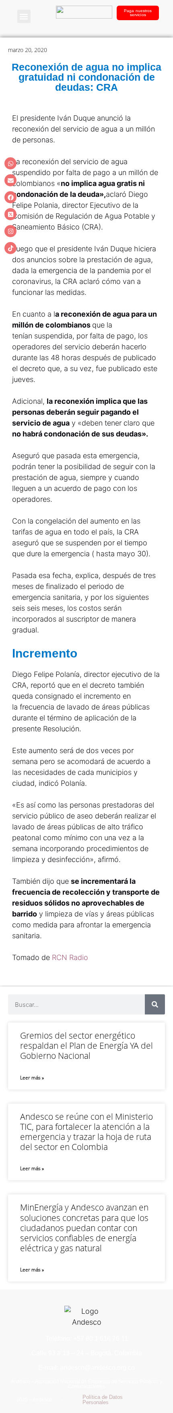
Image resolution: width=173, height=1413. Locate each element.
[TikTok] (10, 248)
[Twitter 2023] (10, 214)
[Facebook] (10, 197)
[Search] (155, 1004)
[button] (24, 16)
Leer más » (32, 1077)
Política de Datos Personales (102, 1399)
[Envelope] (10, 180)
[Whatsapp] (10, 163)
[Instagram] (10, 231)
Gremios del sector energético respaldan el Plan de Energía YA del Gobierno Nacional (86, 1045)
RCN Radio (71, 957)
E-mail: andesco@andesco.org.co (86, 1367)
